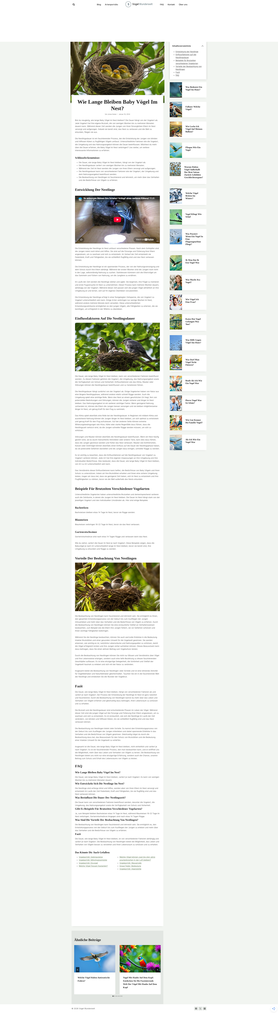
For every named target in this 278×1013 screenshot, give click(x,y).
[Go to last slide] (77, 969)
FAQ (162, 4)
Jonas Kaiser (112, 114)
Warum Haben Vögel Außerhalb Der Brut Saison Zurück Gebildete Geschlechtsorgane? (193, 172)
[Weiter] (157, 969)
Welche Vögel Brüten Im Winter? (191, 196)
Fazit (178, 72)
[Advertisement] (139, 25)
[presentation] (94, 958)
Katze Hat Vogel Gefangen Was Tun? (193, 321)
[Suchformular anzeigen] (74, 4)
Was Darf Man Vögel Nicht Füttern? (192, 362)
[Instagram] (204, 1008)
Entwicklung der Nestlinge (187, 52)
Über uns (183, 4)
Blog (99, 4)
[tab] (113, 996)
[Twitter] (200, 1008)
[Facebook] (196, 1008)
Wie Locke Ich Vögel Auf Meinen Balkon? (193, 129)
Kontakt (171, 4)
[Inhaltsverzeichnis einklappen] (202, 46)
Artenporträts (111, 4)
